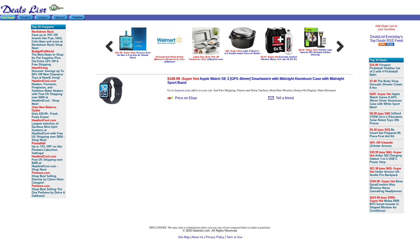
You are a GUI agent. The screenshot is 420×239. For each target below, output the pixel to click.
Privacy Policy (215, 237)
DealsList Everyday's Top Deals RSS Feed (386, 38)
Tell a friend (285, 98)
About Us (197, 237)
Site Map (183, 237)
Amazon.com (182, 90)
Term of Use (234, 237)
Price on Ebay (186, 98)
